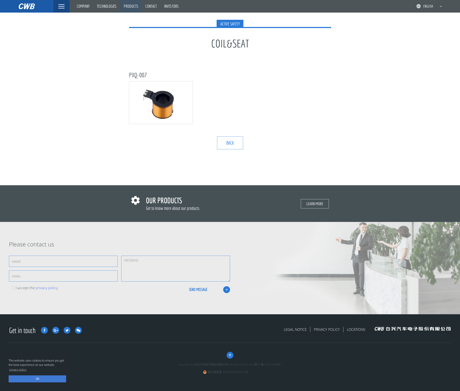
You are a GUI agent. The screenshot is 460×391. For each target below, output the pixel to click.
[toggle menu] (61, 6)
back (230, 143)
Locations (356, 329)
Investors (171, 6)
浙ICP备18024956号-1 (268, 364)
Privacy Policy (327, 329)
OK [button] (37, 378)
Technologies (107, 6)
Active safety (230, 23)
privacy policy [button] (17, 370)
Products (131, 6)
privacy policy (47, 287)
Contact (151, 6)
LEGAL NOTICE (295, 329)
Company (83, 6)
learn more (314, 203)
